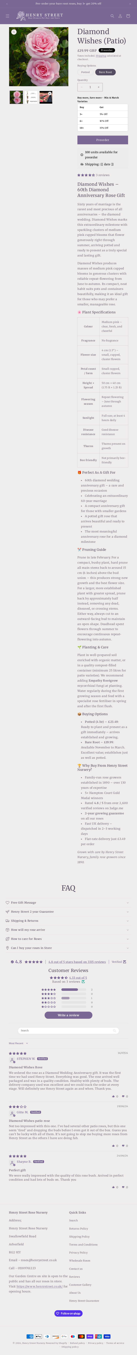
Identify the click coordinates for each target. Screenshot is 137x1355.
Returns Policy (78, 1228)
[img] (18, 1053)
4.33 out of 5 (78, 977)
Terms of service (115, 1343)
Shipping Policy (79, 1236)
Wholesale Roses (79, 1260)
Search (73, 1220)
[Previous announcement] (7, 4)
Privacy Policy (78, 1252)
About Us (75, 1292)
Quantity (82, 80)
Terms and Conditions (83, 1244)
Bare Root (105, 72)
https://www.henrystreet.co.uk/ (40, 1286)
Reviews (74, 1276)
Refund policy (77, 1343)
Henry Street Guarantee (84, 1300)
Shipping (101, 55)
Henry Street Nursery (33, 1343)
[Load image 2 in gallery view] (31, 97)
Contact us (76, 1268)
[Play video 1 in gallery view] (45, 97)
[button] (7, 16)
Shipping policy (70, 1347)
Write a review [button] (68, 1015)
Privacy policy (95, 1343)
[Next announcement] (130, 4)
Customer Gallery (80, 1284)
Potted (87, 72)
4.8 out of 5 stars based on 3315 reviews (77, 962)
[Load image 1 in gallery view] (16, 97)
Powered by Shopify (56, 1343)
